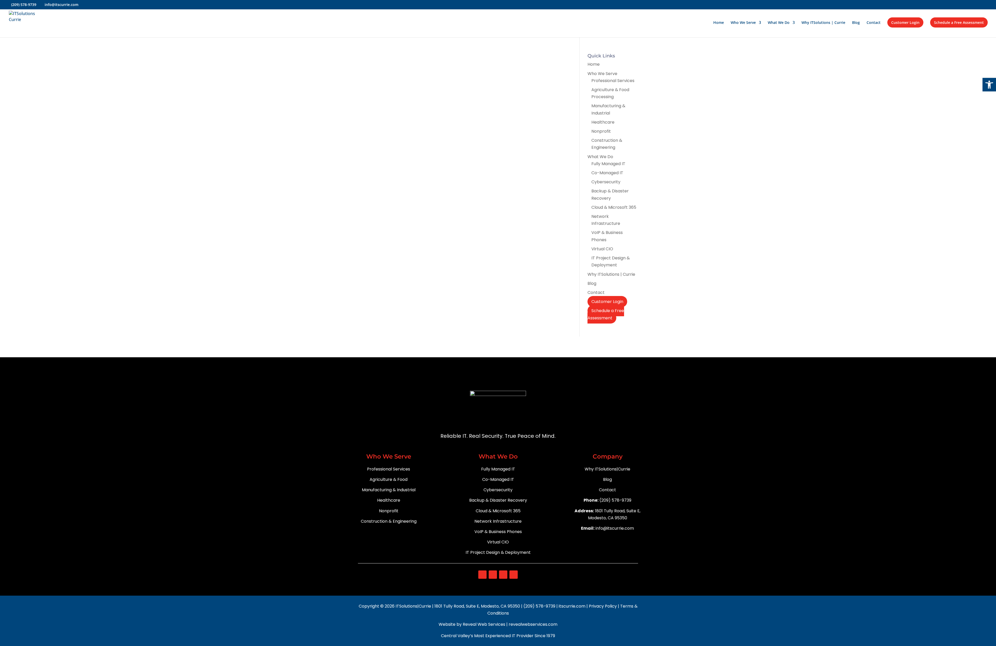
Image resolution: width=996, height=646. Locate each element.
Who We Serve (743, 23)
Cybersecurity (605, 182)
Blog (856, 23)
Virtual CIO (602, 249)
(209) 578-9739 (539, 606)
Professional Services (612, 81)
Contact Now (620, 356)
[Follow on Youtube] (503, 574)
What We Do (779, 23)
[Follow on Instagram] (493, 574)
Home (718, 23)
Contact (874, 23)
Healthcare (602, 122)
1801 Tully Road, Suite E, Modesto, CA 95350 (477, 606)
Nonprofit (601, 131)
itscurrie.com (572, 606)
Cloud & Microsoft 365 (613, 207)
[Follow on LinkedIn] (513, 574)
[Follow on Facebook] (482, 574)
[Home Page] (28, 22)
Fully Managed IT (608, 164)
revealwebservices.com (533, 624)
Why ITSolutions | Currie (823, 23)
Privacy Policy (603, 606)
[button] (989, 84)
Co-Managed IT (607, 173)
